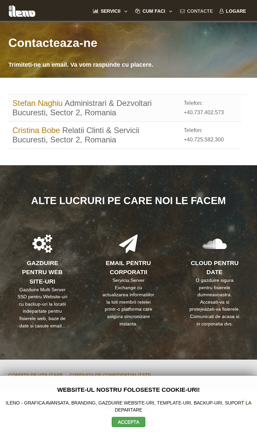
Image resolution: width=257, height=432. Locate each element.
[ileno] (21, 10)
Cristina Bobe (37, 130)
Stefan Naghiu (38, 103)
